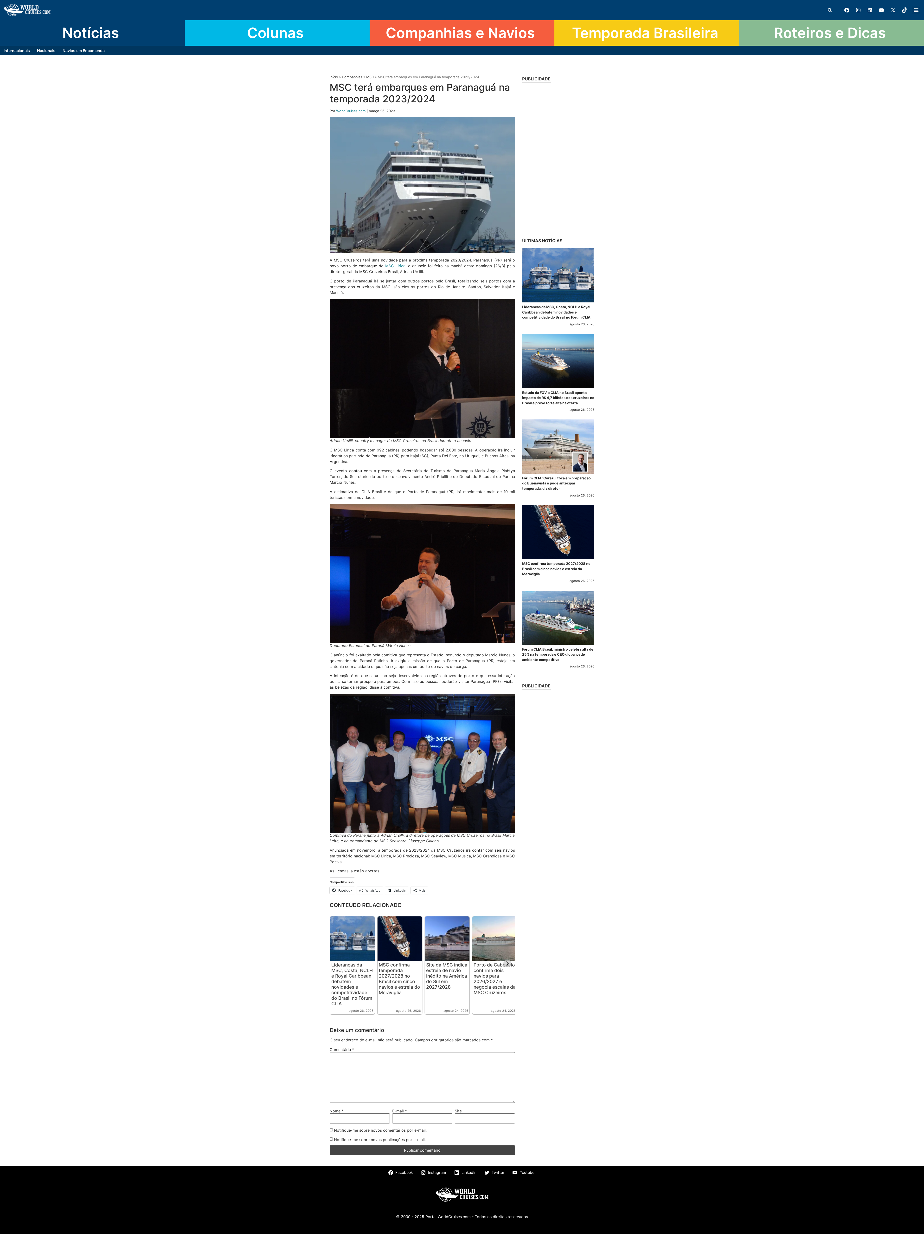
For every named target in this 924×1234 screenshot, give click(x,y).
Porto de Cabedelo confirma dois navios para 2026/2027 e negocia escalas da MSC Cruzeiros (495, 978)
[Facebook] (847, 10)
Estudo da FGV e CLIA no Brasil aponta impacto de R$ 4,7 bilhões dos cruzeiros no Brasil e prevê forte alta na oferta (558, 398)
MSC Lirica (395, 265)
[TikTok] (904, 10)
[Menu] (916, 10)
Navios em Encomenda (84, 50)
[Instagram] (858, 10)
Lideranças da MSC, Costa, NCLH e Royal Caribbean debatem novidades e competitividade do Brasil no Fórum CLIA (352, 984)
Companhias (352, 77)
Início (334, 77)
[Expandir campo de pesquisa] (830, 10)
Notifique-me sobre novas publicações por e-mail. (380, 1140)
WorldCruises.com (351, 111)
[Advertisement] (558, 158)
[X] (893, 10)
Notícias (90, 32)
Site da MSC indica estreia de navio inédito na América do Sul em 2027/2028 (446, 976)
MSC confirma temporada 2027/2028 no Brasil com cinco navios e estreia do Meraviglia (399, 978)
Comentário (342, 1049)
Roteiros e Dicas (830, 32)
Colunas (275, 32)
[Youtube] (881, 10)
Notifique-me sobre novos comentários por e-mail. (380, 1130)
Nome (337, 1111)
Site (458, 1111)
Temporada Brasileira (645, 32)
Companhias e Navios (460, 32)
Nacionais (46, 50)
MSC (370, 77)
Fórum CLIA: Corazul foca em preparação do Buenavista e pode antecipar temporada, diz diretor (556, 483)
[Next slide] (507, 963)
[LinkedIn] (870, 10)
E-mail (399, 1111)
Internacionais (17, 50)
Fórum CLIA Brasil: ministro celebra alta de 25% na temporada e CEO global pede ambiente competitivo (557, 654)
